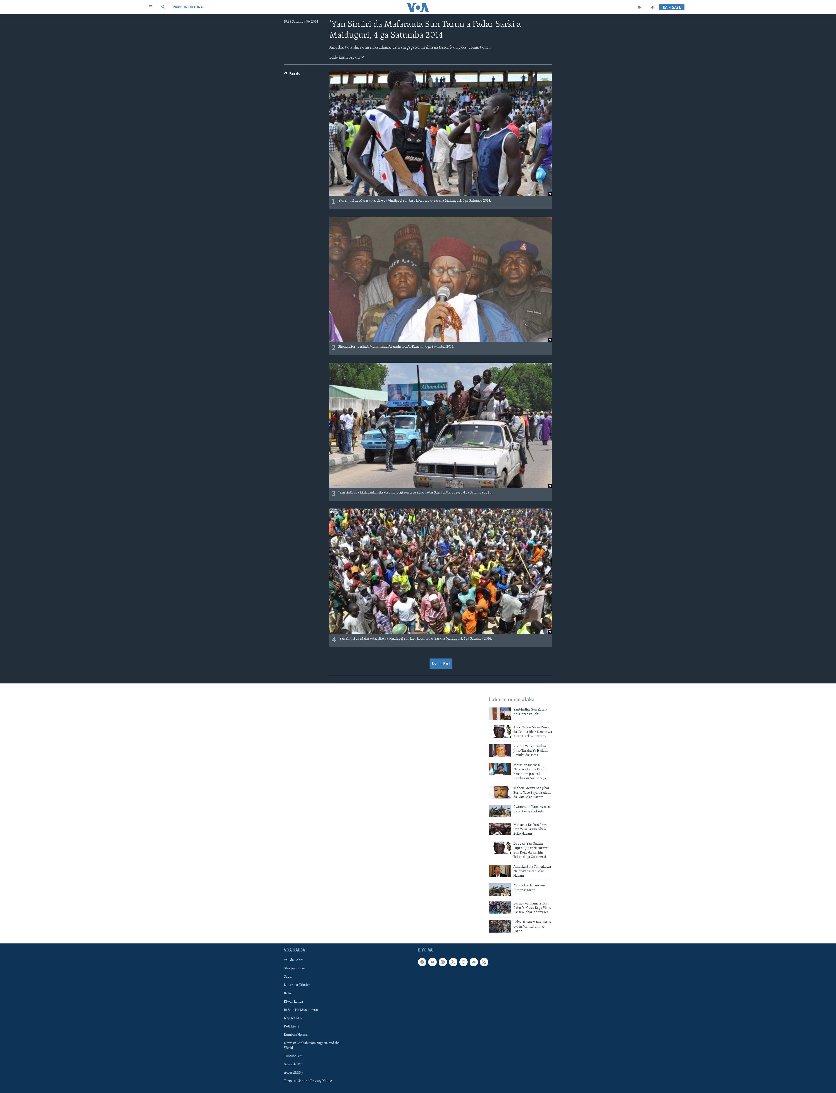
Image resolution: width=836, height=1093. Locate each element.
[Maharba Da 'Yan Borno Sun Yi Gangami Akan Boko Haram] (500, 829)
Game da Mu (293, 1064)
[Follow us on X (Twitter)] (453, 962)
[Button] (292, 75)
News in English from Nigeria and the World (312, 1045)
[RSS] (484, 962)
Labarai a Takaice (297, 985)
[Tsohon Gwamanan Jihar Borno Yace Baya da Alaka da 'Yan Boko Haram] (500, 792)
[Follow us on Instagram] (443, 962)
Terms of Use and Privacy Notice (308, 1081)
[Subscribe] (474, 962)
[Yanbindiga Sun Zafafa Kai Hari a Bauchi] (500, 713)
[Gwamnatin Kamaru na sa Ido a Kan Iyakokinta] (500, 811)
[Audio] (652, 7)
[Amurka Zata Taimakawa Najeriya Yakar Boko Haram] (500, 871)
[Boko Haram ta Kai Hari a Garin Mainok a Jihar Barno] (500, 926)
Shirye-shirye (294, 968)
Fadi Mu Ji (291, 1026)
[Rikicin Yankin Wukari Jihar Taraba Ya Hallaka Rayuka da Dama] (500, 750)
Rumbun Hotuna (188, 7)
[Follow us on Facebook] (422, 962)
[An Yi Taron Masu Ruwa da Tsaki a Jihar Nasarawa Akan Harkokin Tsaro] (500, 731)
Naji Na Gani (293, 1018)
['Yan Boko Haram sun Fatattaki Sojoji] (500, 889)
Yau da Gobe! (293, 960)
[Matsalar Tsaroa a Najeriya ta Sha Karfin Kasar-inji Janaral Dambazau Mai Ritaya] (500, 769)
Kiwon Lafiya (293, 1001)
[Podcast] (463, 962)
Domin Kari (441, 664)
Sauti (288, 976)
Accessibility (293, 1072)
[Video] (639, 7)
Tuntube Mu (293, 1056)
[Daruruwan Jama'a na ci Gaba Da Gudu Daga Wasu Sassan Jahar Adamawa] (500, 907)
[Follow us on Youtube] (432, 962)
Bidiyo (288, 993)
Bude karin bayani (345, 58)
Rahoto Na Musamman (301, 1010)
